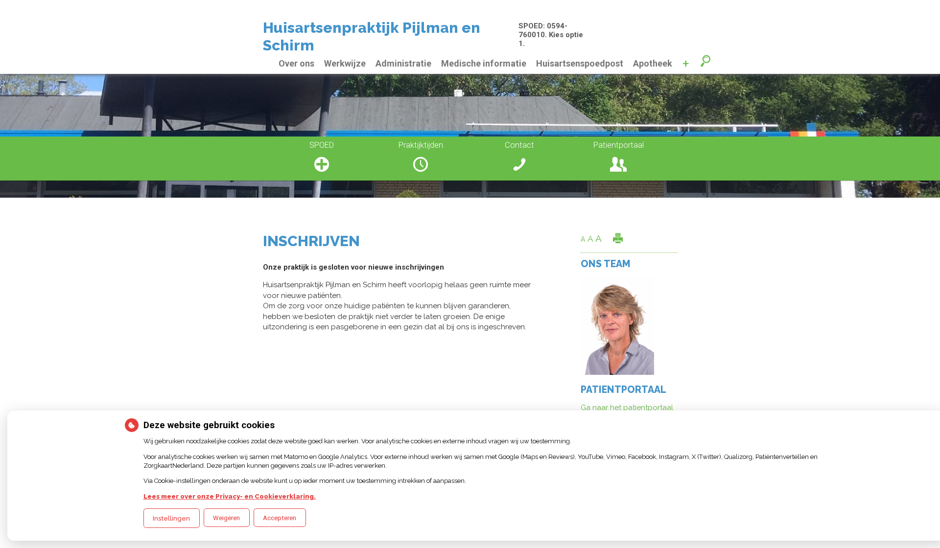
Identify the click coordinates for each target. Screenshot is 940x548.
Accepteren (279, 518)
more (686, 63)
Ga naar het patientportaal (627, 407)
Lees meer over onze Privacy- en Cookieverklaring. (229, 496)
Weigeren (226, 518)
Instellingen (171, 518)
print (618, 238)
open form (706, 62)
